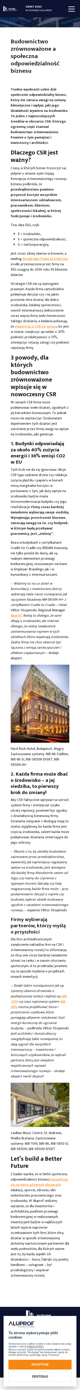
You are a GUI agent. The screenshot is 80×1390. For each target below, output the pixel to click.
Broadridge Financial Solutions (45, 259)
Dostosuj (40, 1376)
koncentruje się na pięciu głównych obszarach (39, 1182)
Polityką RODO (35, 1346)
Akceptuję (40, 1364)
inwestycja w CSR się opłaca (36, 327)
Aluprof (16, 616)
